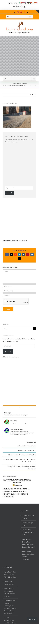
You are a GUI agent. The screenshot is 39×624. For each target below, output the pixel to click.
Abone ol (8, 352)
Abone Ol (9, 193)
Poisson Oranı (8, 601)
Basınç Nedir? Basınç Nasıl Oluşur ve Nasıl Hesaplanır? (28, 555)
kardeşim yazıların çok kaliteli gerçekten (20, 423)
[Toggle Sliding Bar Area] (37, 12)
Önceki (34, 95)
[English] (25, 3)
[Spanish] (35, 3)
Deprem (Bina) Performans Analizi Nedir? (22, 455)
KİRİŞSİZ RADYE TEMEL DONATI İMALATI (9, 591)
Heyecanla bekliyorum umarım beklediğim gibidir (16, 415)
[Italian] (30, 3)
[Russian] (33, 3)
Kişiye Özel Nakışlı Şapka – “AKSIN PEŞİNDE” (10, 574)
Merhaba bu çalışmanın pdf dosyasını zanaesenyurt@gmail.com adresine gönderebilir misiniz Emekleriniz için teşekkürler (22, 433)
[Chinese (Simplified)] (21, 3)
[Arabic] (20, 3)
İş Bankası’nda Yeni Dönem (26, 446)
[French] (26, 3)
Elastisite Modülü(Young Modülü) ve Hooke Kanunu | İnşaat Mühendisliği (10, 608)
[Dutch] (23, 3)
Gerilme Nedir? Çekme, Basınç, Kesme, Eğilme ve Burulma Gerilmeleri (28, 543)
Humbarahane (7, 240)
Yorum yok (24, 240)
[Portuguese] (31, 3)
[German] (28, 3)
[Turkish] (37, 3)
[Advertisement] (19, 56)
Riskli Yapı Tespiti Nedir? (27, 450)
